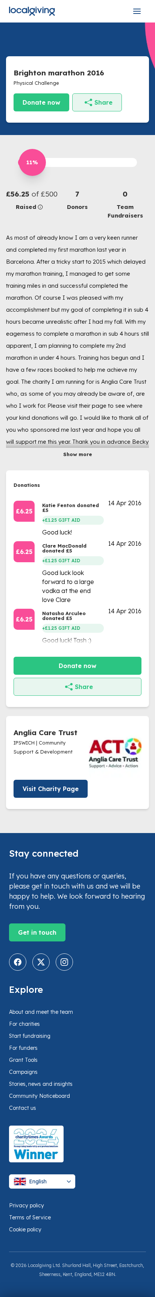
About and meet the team (41, 1012)
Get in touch (37, 932)
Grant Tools (23, 1060)
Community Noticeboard (39, 1096)
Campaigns (23, 1072)
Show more (77, 454)
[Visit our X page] (41, 962)
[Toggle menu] (137, 11)
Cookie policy (25, 1229)
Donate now (41, 102)
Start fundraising (29, 1036)
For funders (23, 1048)
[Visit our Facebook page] (17, 962)
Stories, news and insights (41, 1084)
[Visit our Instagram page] (64, 962)
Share (103, 102)
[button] (30, 200)
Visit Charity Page (51, 789)
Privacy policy (26, 1205)
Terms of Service (30, 1217)
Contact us (22, 1108)
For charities (24, 1024)
